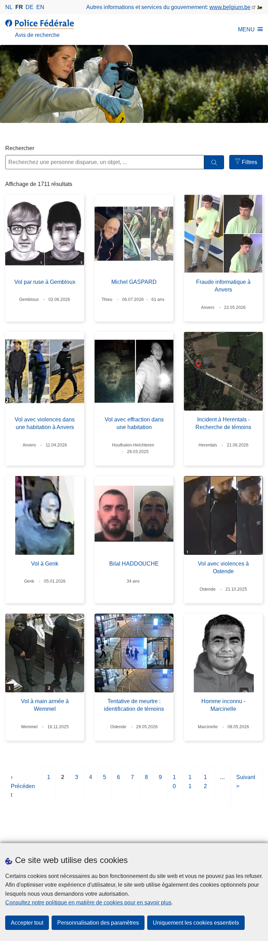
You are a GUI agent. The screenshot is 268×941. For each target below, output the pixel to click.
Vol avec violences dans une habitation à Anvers (45, 423)
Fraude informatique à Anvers (223, 286)
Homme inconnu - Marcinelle (223, 705)
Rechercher (19, 148)
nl (9, 7)
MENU (246, 29)
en (40, 7)
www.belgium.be (230, 7)
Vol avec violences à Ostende (223, 567)
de (29, 7)
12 (206, 785)
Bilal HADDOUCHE (134, 564)
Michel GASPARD (134, 282)
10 (175, 785)
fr (19, 7)
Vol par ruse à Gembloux (44, 282)
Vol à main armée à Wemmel (45, 705)
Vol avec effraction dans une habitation (134, 423)
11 (190, 785)
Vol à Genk (44, 564)
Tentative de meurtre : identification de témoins (134, 705)
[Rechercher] (214, 162)
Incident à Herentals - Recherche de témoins (223, 423)
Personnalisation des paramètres (98, 923)
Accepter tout (27, 923)
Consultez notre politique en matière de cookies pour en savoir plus (88, 902)
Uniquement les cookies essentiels (196, 923)
